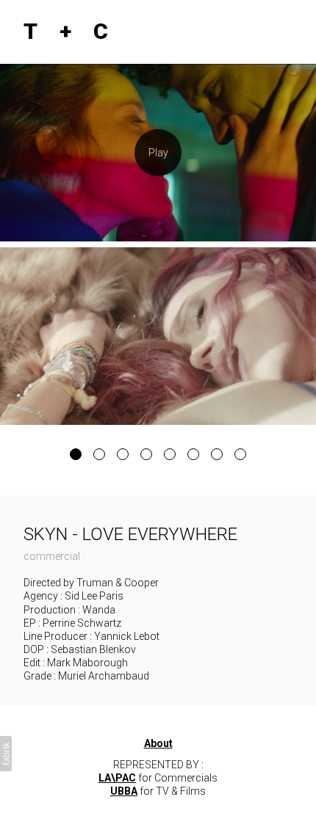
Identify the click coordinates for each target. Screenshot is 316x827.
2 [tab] (99, 454)
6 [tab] (193, 454)
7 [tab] (217, 454)
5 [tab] (170, 454)
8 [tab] (240, 454)
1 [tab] (76, 454)
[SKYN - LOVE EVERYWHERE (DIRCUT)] (158, 152)
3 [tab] (123, 454)
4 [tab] (146, 454)
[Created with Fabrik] (6, 753)
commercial (52, 556)
